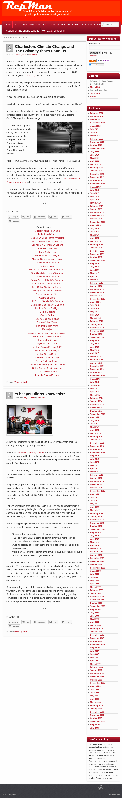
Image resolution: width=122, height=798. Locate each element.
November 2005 (97, 715)
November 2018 (97, 216)
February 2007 (96, 667)
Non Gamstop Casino (53, 31)
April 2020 (94, 161)
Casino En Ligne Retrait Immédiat (47, 237)
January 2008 (96, 632)
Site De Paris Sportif (47, 371)
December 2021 (97, 116)
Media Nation (96, 87)
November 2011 (97, 484)
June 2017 (94, 270)
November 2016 (97, 292)
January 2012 (96, 478)
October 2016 (96, 296)
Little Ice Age (30, 75)
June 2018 (94, 232)
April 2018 (94, 238)
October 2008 (96, 603)
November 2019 (97, 177)
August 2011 (95, 494)
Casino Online (47, 315)
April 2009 (94, 584)
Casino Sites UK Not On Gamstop (47, 280)
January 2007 (96, 670)
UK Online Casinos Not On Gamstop (47, 269)
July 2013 (94, 420)
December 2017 (97, 251)
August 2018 (95, 225)
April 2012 (94, 468)
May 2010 (94, 542)
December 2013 (97, 404)
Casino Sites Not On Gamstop (47, 283)
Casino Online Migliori (47, 322)
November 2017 (97, 254)
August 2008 (95, 609)
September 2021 (97, 123)
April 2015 (94, 353)
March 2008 (95, 625)
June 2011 (94, 500)
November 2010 (97, 523)
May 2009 (94, 580)
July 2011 (94, 497)
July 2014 (94, 382)
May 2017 (94, 273)
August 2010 (95, 532)
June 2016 (94, 308)
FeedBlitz (93, 56)
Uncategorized (20, 382)
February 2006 (96, 705)
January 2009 (96, 593)
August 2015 (95, 340)
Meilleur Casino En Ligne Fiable (47, 259)
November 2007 (97, 638)
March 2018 (95, 241)
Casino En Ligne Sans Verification (67, 24)
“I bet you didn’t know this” (40, 394)
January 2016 (96, 324)
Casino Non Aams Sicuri (47, 294)
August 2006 (95, 686)
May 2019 (94, 196)
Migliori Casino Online (47, 343)
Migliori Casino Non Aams (47, 230)
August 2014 (95, 379)
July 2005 (94, 728)
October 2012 (96, 449)
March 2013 (95, 433)
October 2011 (96, 488)
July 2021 (94, 129)
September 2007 (97, 645)
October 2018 (96, 219)
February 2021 (96, 139)
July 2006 (94, 689)
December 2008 (97, 597)
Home (8, 24)
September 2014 (97, 376)
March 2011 (95, 510)
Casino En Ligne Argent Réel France (47, 364)
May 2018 (94, 235)
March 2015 (95, 356)
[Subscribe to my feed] (92, 61)
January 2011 (96, 516)
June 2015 (94, 347)
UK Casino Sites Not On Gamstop (47, 301)
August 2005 (95, 724)
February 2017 (96, 283)
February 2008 (96, 628)
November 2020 (97, 142)
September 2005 (97, 721)
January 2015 (96, 363)
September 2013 (97, 414)
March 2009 (95, 587)
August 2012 (95, 456)
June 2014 (94, 385)
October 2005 (96, 718)
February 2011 (96, 513)
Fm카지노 (47, 329)
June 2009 (94, 577)
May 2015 (94, 350)
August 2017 (95, 264)
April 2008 (94, 622)
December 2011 (97, 481)
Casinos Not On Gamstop (47, 262)
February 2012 (96, 475)
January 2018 (96, 248)
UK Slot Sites (47, 266)
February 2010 (96, 552)
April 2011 (94, 507)
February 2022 (96, 113)
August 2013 (95, 417)
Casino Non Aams (97, 24)
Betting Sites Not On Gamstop (47, 290)
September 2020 (97, 148)
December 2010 (97, 520)
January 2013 (96, 440)
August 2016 (95, 302)
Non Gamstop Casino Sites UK (47, 241)
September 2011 (97, 491)
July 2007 (94, 651)
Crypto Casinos (47, 311)
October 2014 (96, 372)
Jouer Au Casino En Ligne (47, 375)
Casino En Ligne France (47, 319)
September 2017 (97, 260)
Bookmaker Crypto (47, 340)
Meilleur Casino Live (34, 24)
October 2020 (96, 145)
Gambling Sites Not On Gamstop (47, 273)
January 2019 (96, 209)
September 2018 (97, 222)
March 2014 (95, 395)
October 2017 (96, 257)
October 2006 (96, 680)
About (17, 24)
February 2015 (96, 360)
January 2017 (96, 286)
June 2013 (94, 424)
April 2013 (94, 430)
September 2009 (97, 568)
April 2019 (94, 200)
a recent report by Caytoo (31, 452)
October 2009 (96, 564)
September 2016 (97, 299)
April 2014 (94, 392)
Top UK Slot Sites (47, 252)
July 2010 (94, 536)
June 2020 (94, 155)
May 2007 (94, 657)
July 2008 (94, 612)
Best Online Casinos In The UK (47, 287)
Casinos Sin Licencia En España (47, 244)
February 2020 (96, 168)
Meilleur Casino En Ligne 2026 (47, 347)
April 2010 (94, 545)
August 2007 (95, 648)
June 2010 (94, 539)
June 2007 (94, 654)
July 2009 (94, 574)
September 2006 (97, 683)
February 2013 (96, 436)
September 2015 (97, 337)
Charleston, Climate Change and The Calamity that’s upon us (44, 48)
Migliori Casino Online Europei (22, 31)
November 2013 (97, 408)
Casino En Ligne (47, 297)
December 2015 (97, 328)
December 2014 (97, 366)
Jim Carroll (95, 93)
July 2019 (94, 190)
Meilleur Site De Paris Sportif (47, 336)
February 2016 (96, 321)
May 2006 (94, 696)
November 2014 (97, 369)
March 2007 (95, 664)
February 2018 (96, 244)
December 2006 (97, 673)
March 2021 (95, 135)
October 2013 (96, 411)
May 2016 (94, 312)
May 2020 (94, 158)
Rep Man (13, 794)
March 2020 (95, 164)
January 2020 (96, 171)
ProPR (93, 97)
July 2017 (94, 267)
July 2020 (94, 152)
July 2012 (94, 459)
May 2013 (94, 427)
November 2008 (97, 600)
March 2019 (95, 203)
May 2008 (94, 619)
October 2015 (96, 334)
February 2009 (96, 590)
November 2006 (97, 676)
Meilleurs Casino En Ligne (47, 357)
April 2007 (94, 660)
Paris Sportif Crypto (47, 234)
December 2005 (97, 712)
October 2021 (96, 120)
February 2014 (96, 398)
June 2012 (94, 462)
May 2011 (94, 504)
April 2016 (94, 315)
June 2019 (94, 193)
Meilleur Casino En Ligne (47, 255)
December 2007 (97, 635)
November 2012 (97, 446)
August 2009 (95, 571)
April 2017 (94, 276)
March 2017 (95, 280)
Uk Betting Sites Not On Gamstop (47, 304)
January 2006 (96, 708)
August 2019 (95, 187)
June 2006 (94, 693)
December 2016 (97, 289)
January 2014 (96, 401)
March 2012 (95, 472)
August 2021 (95, 126)
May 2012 (94, 465)
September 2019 (97, 184)
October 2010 (96, 526)
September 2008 (97, 606)
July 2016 (94, 305)
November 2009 (97, 561)
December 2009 (97, 558)
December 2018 (97, 212)
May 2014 (94, 388)
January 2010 (96, 555)
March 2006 (95, 702)
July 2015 (94, 344)
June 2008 (94, 616)
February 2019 (96, 206)
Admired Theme (114, 794)
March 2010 (95, 549)
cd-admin (33, 55)
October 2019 (96, 180)
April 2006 (94, 699)
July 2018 (94, 228)
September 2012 (97, 452)
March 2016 (95, 318)
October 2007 (96, 641)
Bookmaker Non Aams (47, 326)
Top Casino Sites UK (47, 248)
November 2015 (97, 331)
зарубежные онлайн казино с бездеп (47, 333)
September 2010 (97, 529)
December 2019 (97, 174)
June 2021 (94, 132)
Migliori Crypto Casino (47, 354)
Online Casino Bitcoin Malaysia (47, 368)
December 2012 (97, 443)
